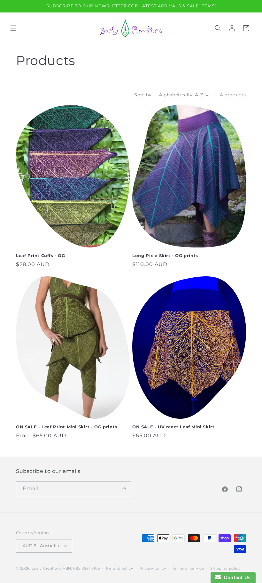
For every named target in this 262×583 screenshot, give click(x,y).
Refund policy (119, 568)
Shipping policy (225, 568)
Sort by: (143, 95)
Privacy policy (152, 568)
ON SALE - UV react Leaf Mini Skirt (173, 426)
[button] (13, 28)
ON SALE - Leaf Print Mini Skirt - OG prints (66, 426)
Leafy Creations (47, 568)
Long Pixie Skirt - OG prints (165, 255)
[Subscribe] (124, 488)
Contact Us (236, 577)
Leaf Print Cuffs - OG (40, 255)
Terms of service (188, 568)
